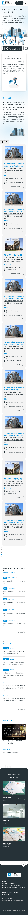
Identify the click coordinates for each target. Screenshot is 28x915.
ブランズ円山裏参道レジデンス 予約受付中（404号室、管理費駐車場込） (13, 170)
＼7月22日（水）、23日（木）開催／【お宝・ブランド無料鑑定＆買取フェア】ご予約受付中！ (14, 688)
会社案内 (9, 892)
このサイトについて (7, 901)
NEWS (4, 892)
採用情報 (16, 892)
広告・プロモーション (7, 885)
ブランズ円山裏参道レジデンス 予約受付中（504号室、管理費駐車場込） (13, 348)
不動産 (9, 888)
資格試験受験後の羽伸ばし (11, 753)
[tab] (1, 547)
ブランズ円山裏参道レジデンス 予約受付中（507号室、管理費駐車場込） (13, 303)
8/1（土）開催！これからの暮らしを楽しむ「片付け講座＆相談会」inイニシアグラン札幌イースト (13, 675)
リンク (11, 898)
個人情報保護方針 (18, 901)
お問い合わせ (19, 3)
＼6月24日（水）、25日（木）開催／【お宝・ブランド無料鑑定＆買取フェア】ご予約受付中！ (14, 701)
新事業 (4, 888)
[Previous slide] (2, 142)
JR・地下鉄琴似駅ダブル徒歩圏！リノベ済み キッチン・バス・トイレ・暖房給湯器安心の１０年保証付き (14, 259)
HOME (4, 881)
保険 (15, 885)
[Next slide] (6, 142)
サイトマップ (5, 898)
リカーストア (22, 888)
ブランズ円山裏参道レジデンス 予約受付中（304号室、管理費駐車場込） (13, 216)
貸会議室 (14, 888)
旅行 (19, 885)
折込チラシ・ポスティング (8, 883)
